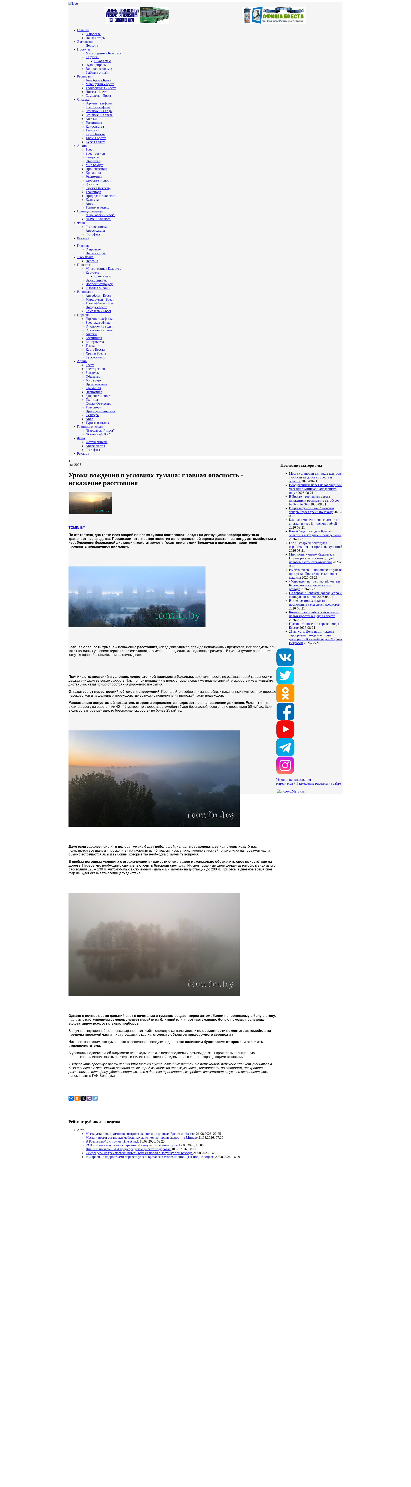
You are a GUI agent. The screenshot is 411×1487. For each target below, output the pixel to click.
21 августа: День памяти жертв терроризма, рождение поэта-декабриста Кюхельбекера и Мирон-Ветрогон (315, 637)
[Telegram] (95, 1098)
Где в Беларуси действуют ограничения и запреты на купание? (315, 544)
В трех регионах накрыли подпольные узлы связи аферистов (314, 602)
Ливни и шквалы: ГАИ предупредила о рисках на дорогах (128, 1149)
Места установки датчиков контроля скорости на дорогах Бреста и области (315, 477)
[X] (83, 1098)
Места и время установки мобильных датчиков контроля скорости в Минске (142, 1137)
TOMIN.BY (76, 527)
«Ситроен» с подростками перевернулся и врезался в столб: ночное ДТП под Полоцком (150, 1157)
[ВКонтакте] (71, 1098)
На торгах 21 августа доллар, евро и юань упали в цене (315, 595)
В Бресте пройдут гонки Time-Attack (113, 1141)
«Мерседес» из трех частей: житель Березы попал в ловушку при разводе (314, 585)
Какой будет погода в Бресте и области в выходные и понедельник (315, 533)
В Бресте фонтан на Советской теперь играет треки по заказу (311, 510)
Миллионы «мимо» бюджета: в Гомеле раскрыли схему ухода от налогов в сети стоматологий (313, 558)
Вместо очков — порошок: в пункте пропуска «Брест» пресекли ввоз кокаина (315, 573)
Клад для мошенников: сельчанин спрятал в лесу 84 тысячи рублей (313, 521)
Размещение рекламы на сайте (318, 783)
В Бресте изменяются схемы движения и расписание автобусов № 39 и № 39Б (314, 500)
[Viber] (89, 1098)
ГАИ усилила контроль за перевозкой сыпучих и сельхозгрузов (132, 1145)
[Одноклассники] (77, 1098)
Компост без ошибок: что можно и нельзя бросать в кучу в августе (314, 614)
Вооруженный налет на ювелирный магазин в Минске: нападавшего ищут (315, 489)
